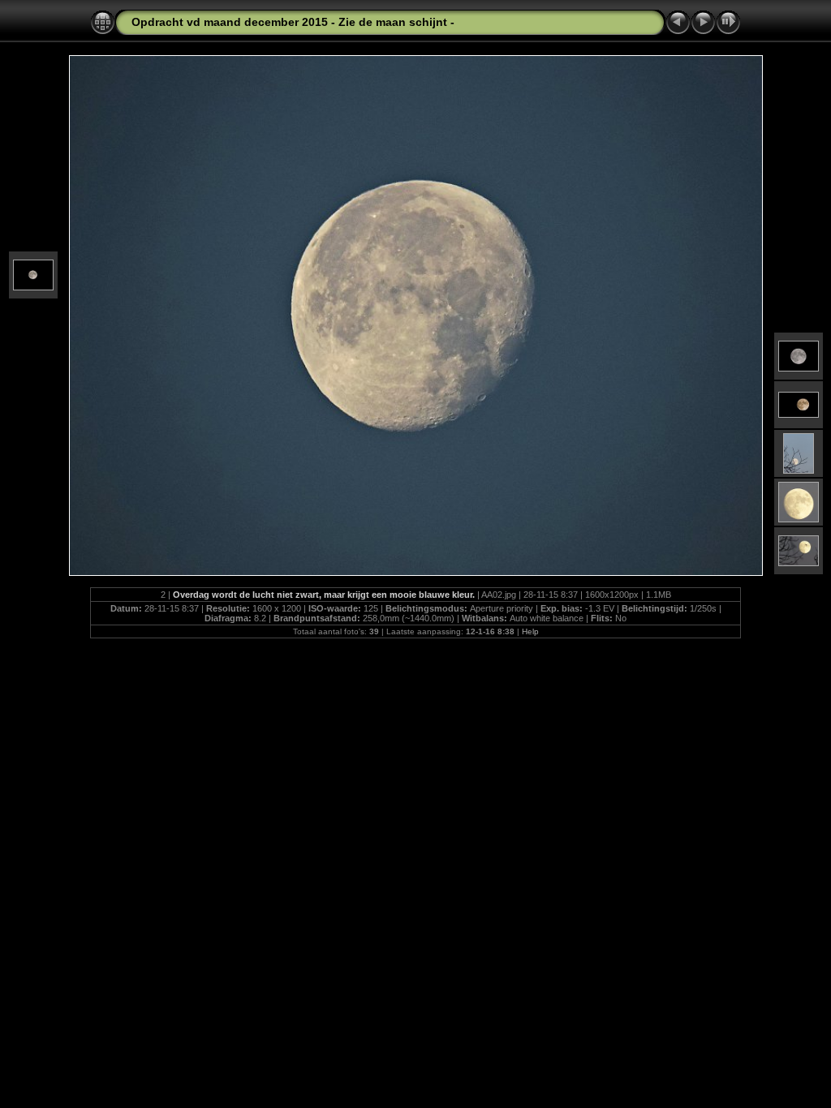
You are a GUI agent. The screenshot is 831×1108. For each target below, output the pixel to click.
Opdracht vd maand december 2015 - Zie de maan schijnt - (292, 21)
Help (530, 631)
